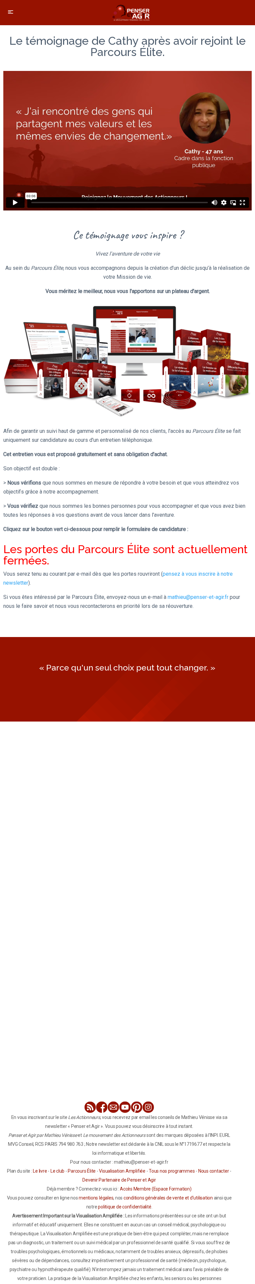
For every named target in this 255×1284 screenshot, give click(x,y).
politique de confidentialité (124, 1206)
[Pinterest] (136, 1107)
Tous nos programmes (172, 1171)
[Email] (113, 1107)
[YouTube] (125, 1107)
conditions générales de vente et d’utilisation (168, 1197)
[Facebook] (102, 1107)
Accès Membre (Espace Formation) (156, 1189)
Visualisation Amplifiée (122, 1171)
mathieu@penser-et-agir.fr (198, 597)
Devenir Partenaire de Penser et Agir (119, 1180)
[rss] (90, 1107)
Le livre (40, 1171)
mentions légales (96, 1197)
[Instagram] (148, 1107)
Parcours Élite (82, 1171)
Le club (57, 1171)
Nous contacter (213, 1171)
